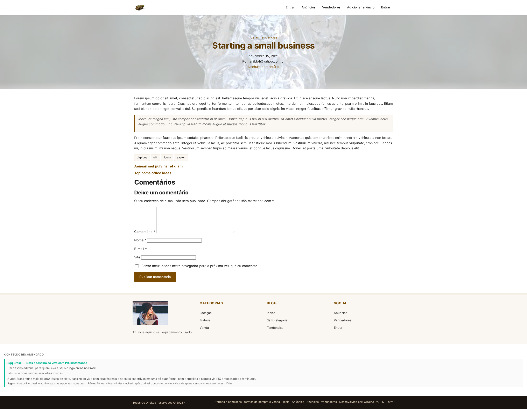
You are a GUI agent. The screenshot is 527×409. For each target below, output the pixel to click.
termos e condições (229, 401)
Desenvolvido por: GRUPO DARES (361, 401)
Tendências (268, 37)
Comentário (144, 232)
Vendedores (331, 7)
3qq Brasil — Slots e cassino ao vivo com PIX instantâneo (47, 363)
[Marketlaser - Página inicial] (140, 7)
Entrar (290, 7)
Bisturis (205, 320)
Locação (206, 313)
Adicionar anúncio (360, 7)
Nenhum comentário (263, 67)
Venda (204, 328)
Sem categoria (277, 320)
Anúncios (309, 7)
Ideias (254, 37)
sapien (181, 157)
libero (167, 157)
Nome (140, 240)
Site (137, 257)
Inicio (285, 401)
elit (155, 157)
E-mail (140, 249)
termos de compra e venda (262, 401)
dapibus (142, 157)
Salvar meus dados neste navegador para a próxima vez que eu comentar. (199, 266)
